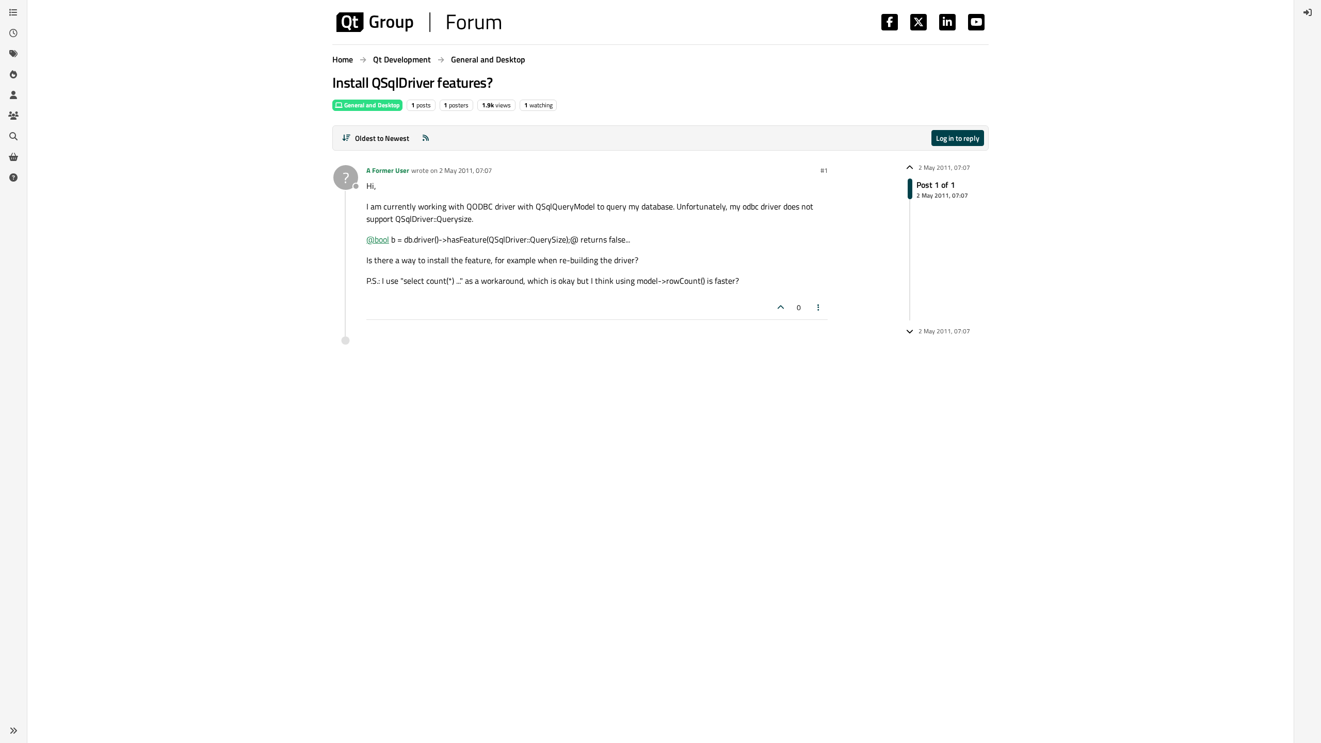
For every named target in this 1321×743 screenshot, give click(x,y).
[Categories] (13, 12)
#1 (824, 170)
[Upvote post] (780, 307)
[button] (13, 730)
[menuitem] (1307, 12)
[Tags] (13, 53)
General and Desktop (371, 105)
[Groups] (13, 115)
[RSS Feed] (425, 138)
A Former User (387, 170)
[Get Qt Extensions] (13, 157)
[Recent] (13, 33)
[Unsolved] (13, 177)
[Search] (13, 136)
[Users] (13, 95)
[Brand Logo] (418, 22)
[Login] (1307, 12)
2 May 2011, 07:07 (465, 170)
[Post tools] (819, 307)
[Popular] (13, 74)
